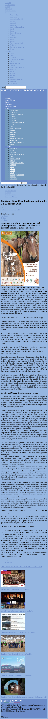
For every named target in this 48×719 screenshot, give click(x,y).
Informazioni (34, 713)
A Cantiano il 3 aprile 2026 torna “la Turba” (16, 589)
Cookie (4, 715)
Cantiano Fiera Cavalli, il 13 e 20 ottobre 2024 (16, 654)
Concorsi (13, 25)
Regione (13, 69)
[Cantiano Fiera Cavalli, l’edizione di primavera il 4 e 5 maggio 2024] (13, 694)
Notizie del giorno (22, 713)
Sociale (12, 75)
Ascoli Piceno (10, 5)
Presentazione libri (16, 43)
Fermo (7, 7)
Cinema (12, 21)
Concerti (13, 23)
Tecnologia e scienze (17, 79)
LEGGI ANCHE (7, 567)
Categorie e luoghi (16, 19)
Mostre (12, 39)
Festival (12, 35)
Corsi (12, 29)
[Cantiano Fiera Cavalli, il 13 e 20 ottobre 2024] (13, 651)
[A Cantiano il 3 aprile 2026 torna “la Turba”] (13, 586)
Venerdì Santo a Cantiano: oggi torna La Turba (17, 611)
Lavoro (12, 61)
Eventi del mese (15, 33)
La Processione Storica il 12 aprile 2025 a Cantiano (18, 632)
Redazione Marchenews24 (10, 210)
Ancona (8, 3)
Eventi (7, 13)
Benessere (13, 17)
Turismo (13, 81)
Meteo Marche (15, 63)
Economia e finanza (17, 59)
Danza (12, 31)
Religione (13, 45)
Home (3, 185)
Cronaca (13, 57)
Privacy (43, 713)
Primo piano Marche (17, 67)
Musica (12, 41)
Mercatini (13, 37)
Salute (12, 71)
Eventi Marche (11, 185)
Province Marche (11, 197)
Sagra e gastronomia (17, 47)
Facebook (12, 717)
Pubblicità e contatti (8, 713)
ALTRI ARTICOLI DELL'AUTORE (28, 567)
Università (13, 83)
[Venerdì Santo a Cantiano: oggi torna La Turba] (13, 608)
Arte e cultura (14, 15)
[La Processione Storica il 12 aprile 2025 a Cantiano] (13, 629)
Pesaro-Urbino (10, 11)
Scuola (12, 73)
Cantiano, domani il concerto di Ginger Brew (16, 675)
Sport (12, 77)
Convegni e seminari (17, 27)
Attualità (8, 51)
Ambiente (13, 53)
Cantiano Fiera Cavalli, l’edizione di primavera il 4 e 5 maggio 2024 (24, 697)
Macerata (8, 9)
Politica (12, 65)
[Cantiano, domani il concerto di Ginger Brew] (13, 672)
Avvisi (12, 55)
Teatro (12, 49)
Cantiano (8, 562)
